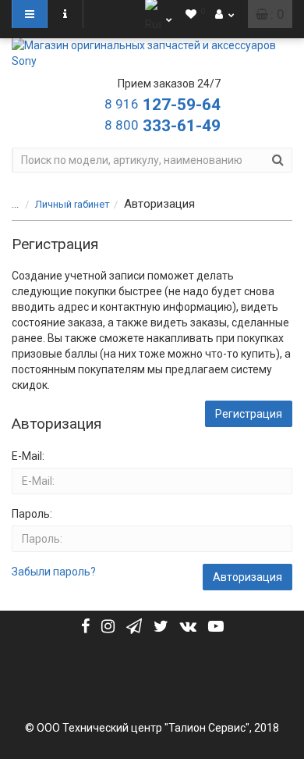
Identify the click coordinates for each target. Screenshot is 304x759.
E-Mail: (28, 456)
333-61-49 (162, 125)
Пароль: (32, 514)
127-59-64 (162, 104)
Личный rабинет (72, 204)
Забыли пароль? (54, 571)
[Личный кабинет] (224, 14)
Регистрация (248, 414)
